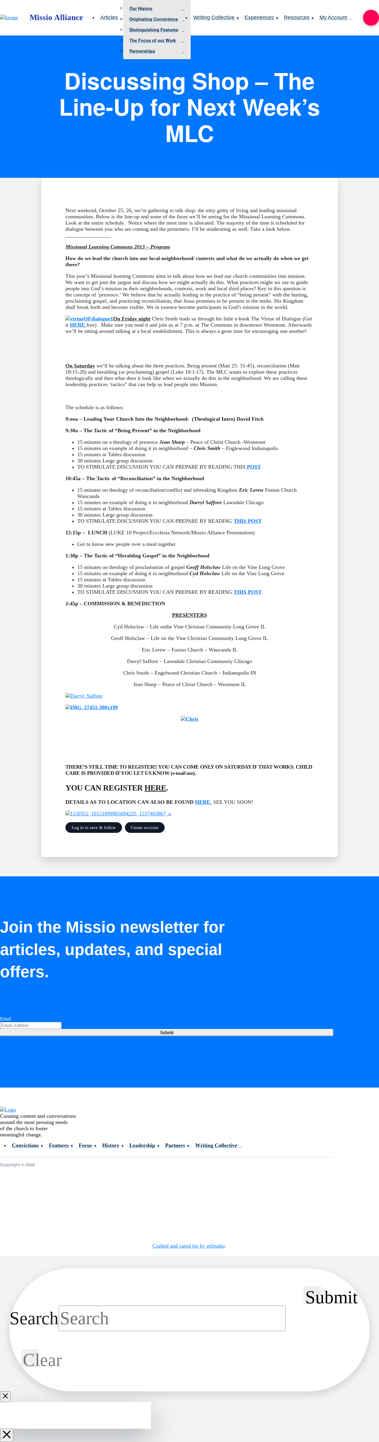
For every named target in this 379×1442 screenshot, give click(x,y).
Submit (167, 1032)
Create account (144, 827)
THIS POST (248, 521)
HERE (77, 325)
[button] (371, 18)
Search (34, 1318)
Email (5, 1018)
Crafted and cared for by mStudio (188, 1246)
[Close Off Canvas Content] (6, 1435)
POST (253, 467)
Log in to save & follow (94, 827)
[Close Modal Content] (5, 1396)
